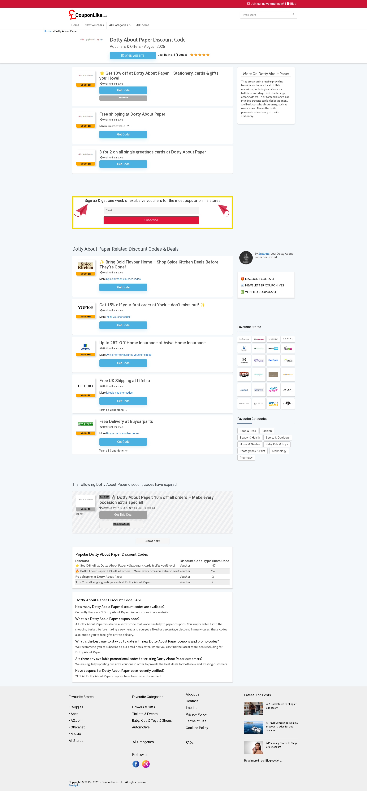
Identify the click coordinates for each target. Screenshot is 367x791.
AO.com (77, 720)
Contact (192, 701)
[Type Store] (293, 15)
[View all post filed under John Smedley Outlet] (259, 374)
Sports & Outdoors (278, 437)
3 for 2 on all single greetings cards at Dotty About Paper (152, 152)
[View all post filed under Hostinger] (244, 360)
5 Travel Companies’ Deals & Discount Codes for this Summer (282, 726)
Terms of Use (196, 721)
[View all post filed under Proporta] (288, 360)
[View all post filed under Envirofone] (273, 348)
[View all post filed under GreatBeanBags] (244, 339)
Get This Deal (123, 514)
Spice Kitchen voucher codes (123, 279)
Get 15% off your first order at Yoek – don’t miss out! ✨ (152, 305)
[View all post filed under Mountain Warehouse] (259, 348)
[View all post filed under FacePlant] (273, 389)
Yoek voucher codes (118, 316)
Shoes (167, 720)
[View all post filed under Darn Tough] (244, 374)
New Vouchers (94, 25)
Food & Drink (248, 431)
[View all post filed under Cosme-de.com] (273, 374)
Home (75, 25)
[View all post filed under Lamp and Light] (288, 374)
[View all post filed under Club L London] (288, 339)
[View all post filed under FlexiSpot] (273, 360)
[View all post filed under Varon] (244, 348)
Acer (74, 714)
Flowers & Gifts (143, 707)
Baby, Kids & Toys (277, 444)
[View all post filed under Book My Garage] (273, 403)
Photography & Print (252, 451)
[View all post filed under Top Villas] (259, 389)
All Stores (142, 25)
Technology (279, 451)
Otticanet (78, 727)
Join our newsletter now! (267, 4)
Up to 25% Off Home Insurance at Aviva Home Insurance (152, 342)
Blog (292, 4)
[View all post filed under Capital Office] (259, 339)
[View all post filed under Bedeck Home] (244, 403)
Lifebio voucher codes (119, 392)
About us (192, 694)
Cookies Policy (197, 728)
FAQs (190, 742)
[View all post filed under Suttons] (288, 348)
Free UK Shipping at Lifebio (124, 380)
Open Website (134, 55)
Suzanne (264, 253)
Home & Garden (250, 444)
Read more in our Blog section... (263, 760)
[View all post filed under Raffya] (259, 403)
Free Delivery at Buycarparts (126, 421)
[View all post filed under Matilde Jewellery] (273, 339)
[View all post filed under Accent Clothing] (288, 389)
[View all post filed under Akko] (259, 360)
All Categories (118, 25)
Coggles (77, 707)
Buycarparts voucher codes (122, 433)
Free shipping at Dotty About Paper (132, 114)
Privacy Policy (196, 714)
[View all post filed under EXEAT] (288, 403)
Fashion (267, 431)
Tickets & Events (145, 714)
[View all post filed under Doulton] (244, 389)
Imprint (191, 708)
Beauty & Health (250, 437)
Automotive (141, 727)
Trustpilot (74, 785)
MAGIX (76, 734)
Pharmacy (246, 457)
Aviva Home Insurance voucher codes (128, 354)
